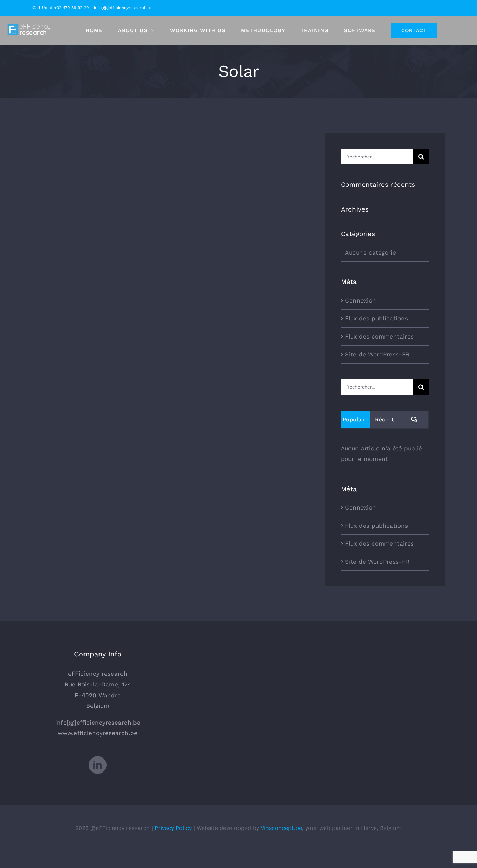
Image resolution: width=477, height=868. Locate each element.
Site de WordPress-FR (377, 354)
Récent (384, 419)
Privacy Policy (173, 828)
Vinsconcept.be (281, 828)
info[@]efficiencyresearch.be (123, 7)
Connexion (360, 300)
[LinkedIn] (98, 765)
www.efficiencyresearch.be (98, 733)
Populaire (355, 419)
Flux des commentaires (379, 336)
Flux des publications (376, 318)
